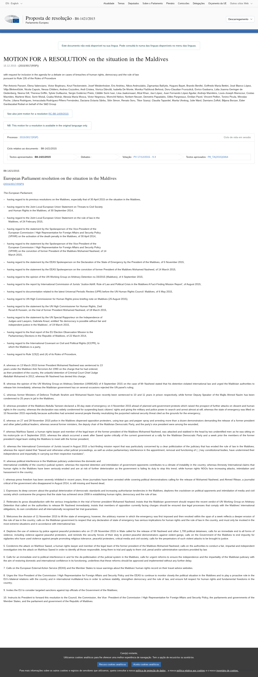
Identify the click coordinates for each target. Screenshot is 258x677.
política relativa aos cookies (191, 670)
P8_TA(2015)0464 (218, 157)
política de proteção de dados (151, 670)
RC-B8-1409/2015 (58, 113)
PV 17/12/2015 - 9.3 (145, 157)
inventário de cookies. (227, 670)
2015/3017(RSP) (29, 137)
